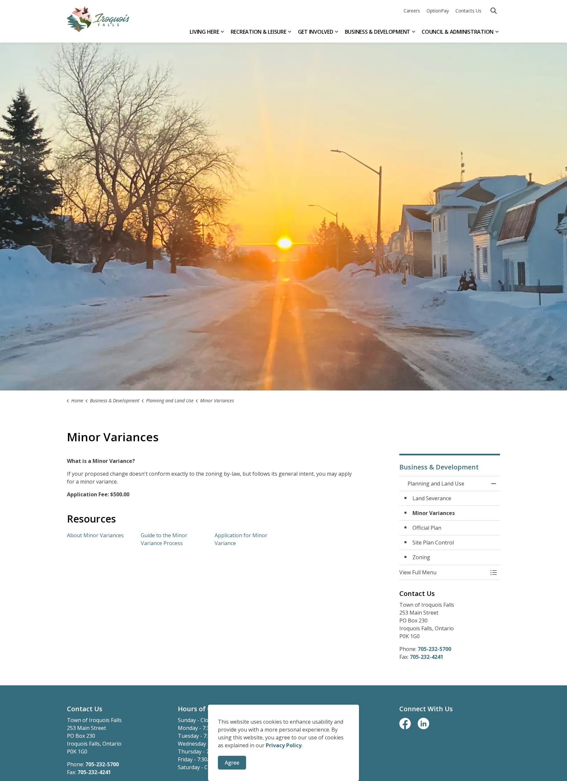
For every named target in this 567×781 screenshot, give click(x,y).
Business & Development (377, 31)
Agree (232, 762)
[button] (443, 572)
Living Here (204, 31)
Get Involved (315, 31)
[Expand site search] (493, 10)
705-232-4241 (426, 656)
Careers (412, 11)
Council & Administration (458, 31)
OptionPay (438, 11)
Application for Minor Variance (241, 539)
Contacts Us (468, 11)
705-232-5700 (434, 649)
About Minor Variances (95, 535)
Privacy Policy (284, 745)
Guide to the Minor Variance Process (164, 539)
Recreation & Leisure (258, 31)
